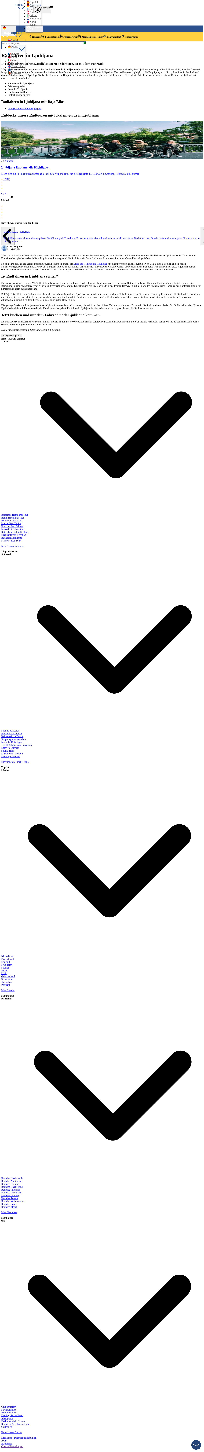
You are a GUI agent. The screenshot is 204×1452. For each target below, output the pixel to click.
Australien (6, 982)
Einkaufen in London (12, 753)
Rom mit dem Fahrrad (12, 526)
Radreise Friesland (10, 1189)
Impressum (6, 1443)
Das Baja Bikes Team (12, 1415)
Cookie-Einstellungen (12, 1446)
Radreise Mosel (9, 1207)
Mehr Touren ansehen (12, 546)
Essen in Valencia (10, 747)
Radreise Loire (8, 1204)
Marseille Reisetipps (11, 742)
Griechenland (8, 976)
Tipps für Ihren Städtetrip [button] (9, 553)
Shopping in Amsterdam (13, 739)
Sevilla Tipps (7, 750)
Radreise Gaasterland (12, 1186)
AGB (4, 1440)
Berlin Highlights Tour (12, 517)
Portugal (5, 985)
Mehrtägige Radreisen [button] (7, 997)
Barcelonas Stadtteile (11, 733)
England (5, 962)
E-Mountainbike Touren (13, 1421)
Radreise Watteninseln (12, 1201)
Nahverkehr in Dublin (12, 736)
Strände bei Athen (10, 730)
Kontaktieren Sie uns (11, 1432)
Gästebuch (6, 1427)
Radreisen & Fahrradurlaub (15, 1424)
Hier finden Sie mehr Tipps (15, 762)
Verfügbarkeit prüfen (12, 335)
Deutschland (7, 959)
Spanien (5, 967)
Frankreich (6, 964)
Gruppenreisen (8, 1406)
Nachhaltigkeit (8, 1409)
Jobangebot (7, 1418)
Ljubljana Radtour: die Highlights (24, 108)
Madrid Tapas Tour (11, 540)
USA (4, 973)
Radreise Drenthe (10, 1184)
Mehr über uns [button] (7, 1219)
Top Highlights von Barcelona (16, 745)
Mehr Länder (8, 990)
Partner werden (9, 1412)
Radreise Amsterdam (11, 1181)
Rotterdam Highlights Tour (14, 532)
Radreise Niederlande (12, 1178)
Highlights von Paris (11, 520)
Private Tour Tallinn (11, 523)
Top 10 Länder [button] (5, 769)
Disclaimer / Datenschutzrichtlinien (18, 1437)
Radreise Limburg (10, 1195)
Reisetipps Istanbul (10, 756)
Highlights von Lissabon (13, 535)
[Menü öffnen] (51, 7)
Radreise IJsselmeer (11, 1192)
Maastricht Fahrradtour (12, 529)
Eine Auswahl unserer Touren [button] (13, 340)
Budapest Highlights (11, 537)
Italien (4, 970)
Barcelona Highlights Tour (14, 514)
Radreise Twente (9, 1198)
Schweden (6, 979)
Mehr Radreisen (9, 1212)
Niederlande (7, 956)
